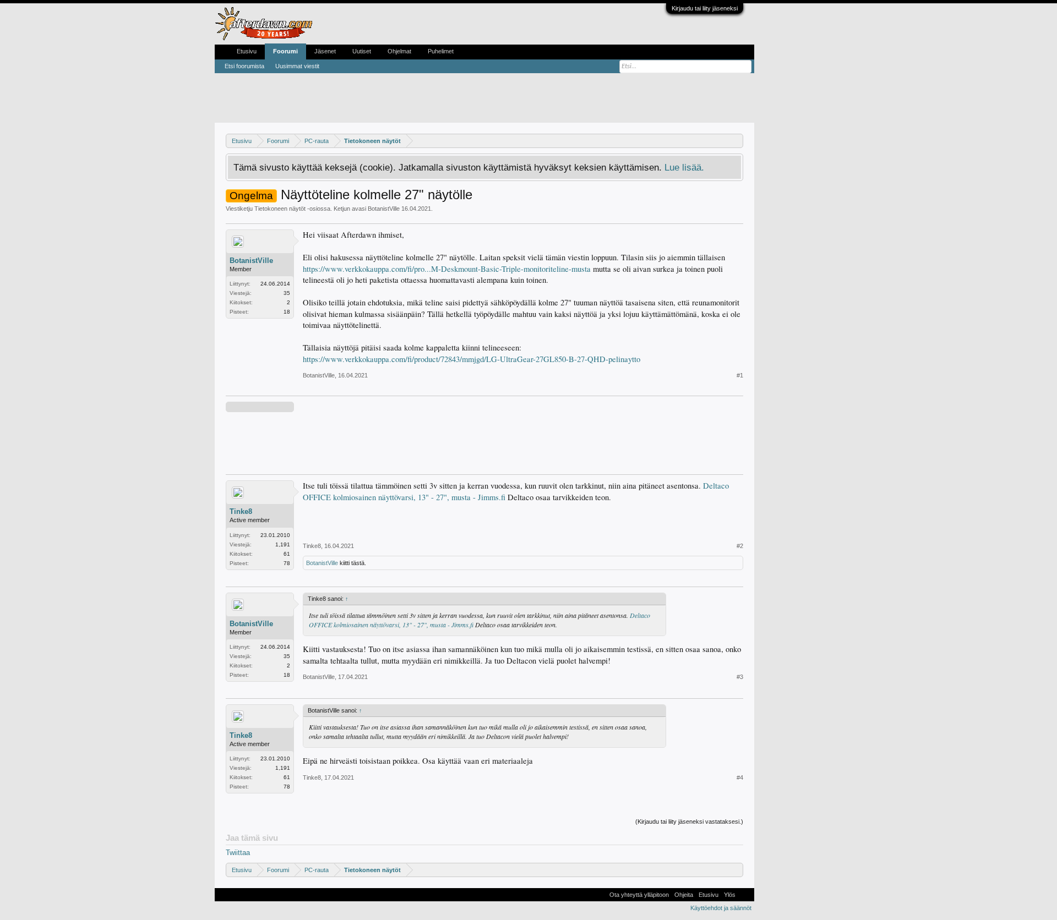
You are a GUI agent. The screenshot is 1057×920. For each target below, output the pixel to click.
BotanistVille (384, 208)
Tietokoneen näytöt (280, 208)
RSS (745, 895)
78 (287, 563)
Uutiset (361, 51)
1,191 (282, 544)
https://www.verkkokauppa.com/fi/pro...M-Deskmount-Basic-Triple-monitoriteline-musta (447, 269)
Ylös (729, 894)
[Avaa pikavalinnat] (736, 140)
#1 (740, 375)
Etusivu (247, 51)
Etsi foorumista (244, 66)
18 (287, 312)
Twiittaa (238, 852)
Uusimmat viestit (297, 66)
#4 (740, 777)
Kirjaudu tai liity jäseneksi (705, 8)
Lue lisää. (684, 167)
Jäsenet (325, 51)
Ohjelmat (399, 51)
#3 (740, 676)
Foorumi (285, 51)
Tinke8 (241, 511)
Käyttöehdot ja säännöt (720, 908)
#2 (740, 546)
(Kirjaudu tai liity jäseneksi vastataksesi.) (689, 821)
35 (287, 293)
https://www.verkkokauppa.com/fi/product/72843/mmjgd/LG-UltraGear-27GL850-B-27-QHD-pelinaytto (471, 359)
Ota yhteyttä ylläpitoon (639, 894)
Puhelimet (441, 51)
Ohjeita (683, 894)
